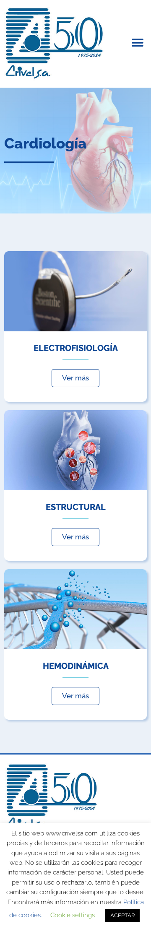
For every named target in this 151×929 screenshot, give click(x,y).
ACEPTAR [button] (122, 915)
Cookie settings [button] (72, 915)
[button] (137, 43)
